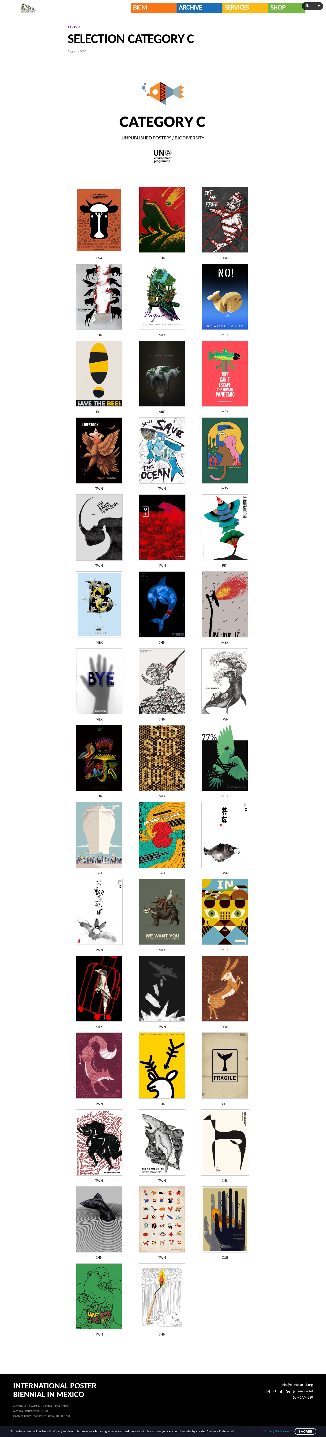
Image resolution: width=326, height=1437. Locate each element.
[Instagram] (268, 1391)
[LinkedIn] (288, 1391)
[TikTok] (281, 1391)
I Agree (305, 1431)
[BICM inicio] (28, 8)
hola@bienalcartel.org (297, 1385)
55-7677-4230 (303, 1397)
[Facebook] (275, 1391)
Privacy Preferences (277, 1431)
